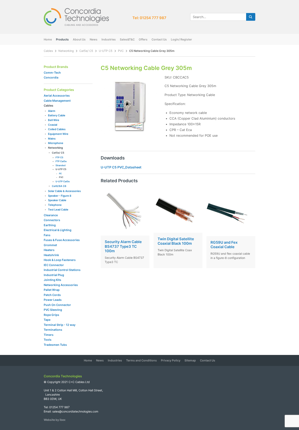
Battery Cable (56, 115)
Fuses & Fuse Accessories (62, 240)
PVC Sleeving (53, 309)
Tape (47, 319)
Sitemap (190, 360)
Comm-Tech (52, 72)
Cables (48, 50)
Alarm (51, 110)
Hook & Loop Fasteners (60, 260)
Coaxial (52, 124)
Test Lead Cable (58, 209)
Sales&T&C (127, 39)
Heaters (49, 250)
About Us (79, 39)
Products (62, 39)
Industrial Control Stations (62, 270)
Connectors (52, 220)
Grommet (50, 245)
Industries (108, 39)
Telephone (55, 204)
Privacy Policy (170, 360)
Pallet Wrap (52, 289)
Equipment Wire (58, 133)
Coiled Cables (56, 129)
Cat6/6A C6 (59, 186)
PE (60, 173)
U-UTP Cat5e (63, 181)
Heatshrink (51, 255)
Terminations (53, 329)
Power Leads (53, 299)
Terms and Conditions (141, 360)
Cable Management (57, 100)
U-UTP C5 (105, 50)
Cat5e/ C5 (86, 50)
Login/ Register (181, 39)
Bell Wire (53, 120)
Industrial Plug (54, 275)
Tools (47, 339)
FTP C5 (59, 157)
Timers (48, 334)
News (93, 39)
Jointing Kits (52, 280)
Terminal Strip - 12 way (59, 324)
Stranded (60, 165)
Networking (66, 50)
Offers (143, 39)
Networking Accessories (61, 285)
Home (48, 39)
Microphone (55, 143)
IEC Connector (54, 265)
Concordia (51, 77)
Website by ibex (54, 419)
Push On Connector (57, 305)
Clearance (51, 215)
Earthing (50, 225)
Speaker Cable (57, 200)
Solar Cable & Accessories (64, 191)
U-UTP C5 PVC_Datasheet (121, 167)
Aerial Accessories (57, 95)
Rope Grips (51, 314)
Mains (52, 138)
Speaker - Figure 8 (59, 195)
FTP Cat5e (61, 161)
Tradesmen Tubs (55, 344)
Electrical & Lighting (57, 230)
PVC (121, 50)
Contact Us (159, 39)
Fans (47, 235)
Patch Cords (52, 295)
